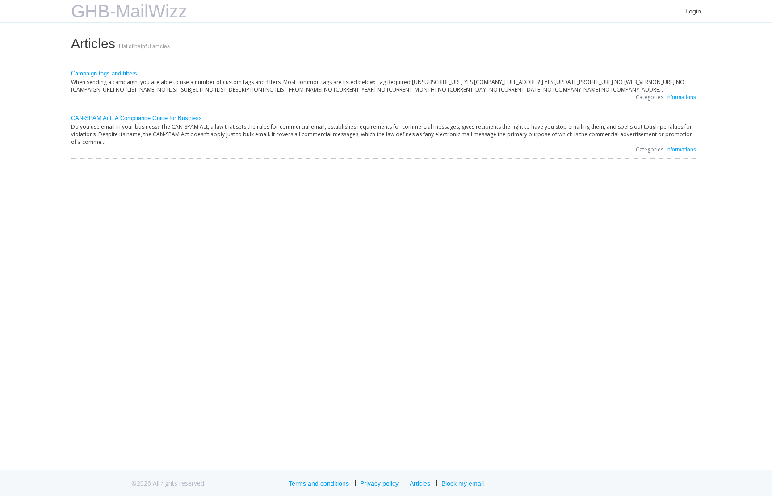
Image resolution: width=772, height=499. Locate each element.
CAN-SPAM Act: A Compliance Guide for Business (136, 118)
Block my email (462, 483)
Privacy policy (379, 483)
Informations (681, 97)
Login (693, 11)
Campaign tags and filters (104, 73)
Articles (420, 483)
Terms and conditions (319, 483)
